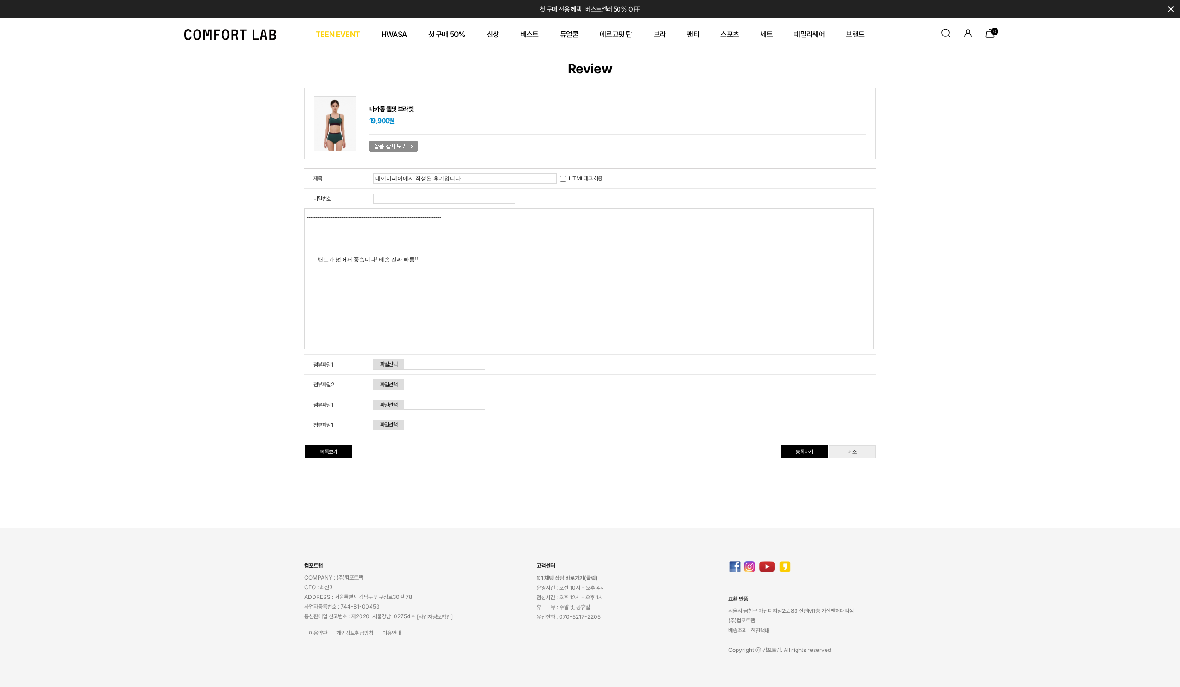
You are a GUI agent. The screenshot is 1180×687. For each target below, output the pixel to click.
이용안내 (392, 632)
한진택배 (760, 630)
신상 (493, 34)
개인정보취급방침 (354, 632)
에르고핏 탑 (616, 34)
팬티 (693, 34)
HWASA (394, 34)
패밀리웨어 (809, 34)
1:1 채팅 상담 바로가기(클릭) (567, 577)
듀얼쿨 (569, 34)
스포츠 (729, 34)
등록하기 (804, 451)
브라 (660, 34)
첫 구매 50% (447, 34)
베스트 (529, 34)
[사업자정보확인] (435, 616)
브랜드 (855, 34)
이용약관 (318, 632)
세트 (766, 34)
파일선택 (389, 364)
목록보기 (328, 451)
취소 (852, 451)
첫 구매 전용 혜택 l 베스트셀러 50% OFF (590, 9)
